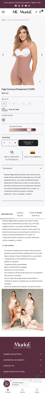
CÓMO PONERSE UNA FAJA (35, 214)
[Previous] (4, 55)
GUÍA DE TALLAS (20, 214)
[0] (40, 12)
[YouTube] (26, 5)
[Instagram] (19, 5)
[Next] (40, 55)
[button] (38, 377)
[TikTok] (22, 5)
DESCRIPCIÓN (7, 214)
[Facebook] (16, 5)
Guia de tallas (14, 109)
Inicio (3, 20)
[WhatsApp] (29, 5)
